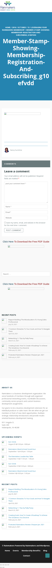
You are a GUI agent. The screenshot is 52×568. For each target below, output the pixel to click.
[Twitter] (25, 559)
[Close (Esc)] (8, 564)
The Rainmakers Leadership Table (20, 456)
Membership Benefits (31, 550)
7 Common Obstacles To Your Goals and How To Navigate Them (29, 330)
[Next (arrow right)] (3, 567)
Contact (26, 556)
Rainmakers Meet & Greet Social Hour (22, 449)
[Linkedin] (22, 559)
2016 (14, 27)
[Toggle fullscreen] (3, 564)
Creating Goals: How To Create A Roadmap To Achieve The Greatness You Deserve (27, 347)
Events (16, 550)
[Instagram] (28, 559)
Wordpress (45, 545)
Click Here (8, 241)
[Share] (6, 564)
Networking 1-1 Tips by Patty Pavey (20, 338)
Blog (45, 550)
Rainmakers (9, 545)
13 (28, 27)
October (22, 27)
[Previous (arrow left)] (1, 567)
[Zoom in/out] (1, 564)
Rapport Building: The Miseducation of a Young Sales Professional (27, 321)
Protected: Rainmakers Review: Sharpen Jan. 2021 (26, 355)
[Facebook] (31, 559)
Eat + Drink (12, 442)
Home (7, 27)
